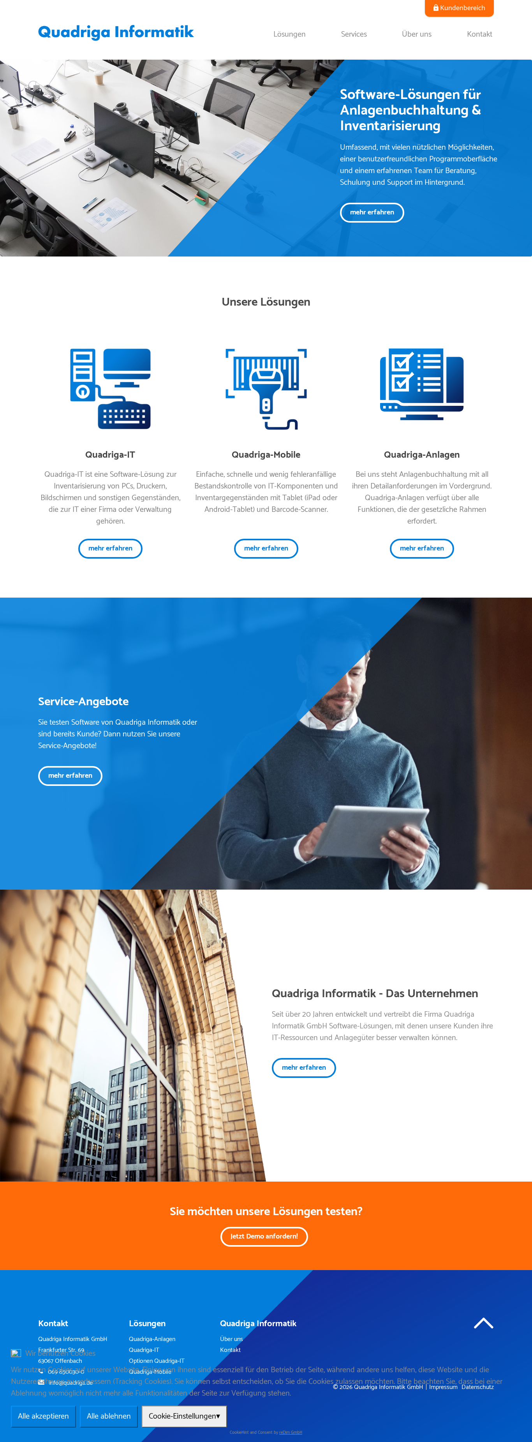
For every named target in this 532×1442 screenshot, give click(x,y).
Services (354, 34)
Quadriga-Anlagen (152, 1339)
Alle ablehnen (109, 1416)
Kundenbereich (462, 8)
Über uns (417, 34)
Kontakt (479, 34)
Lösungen (289, 34)
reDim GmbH (290, 1433)
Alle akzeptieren (43, 1416)
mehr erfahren (372, 212)
